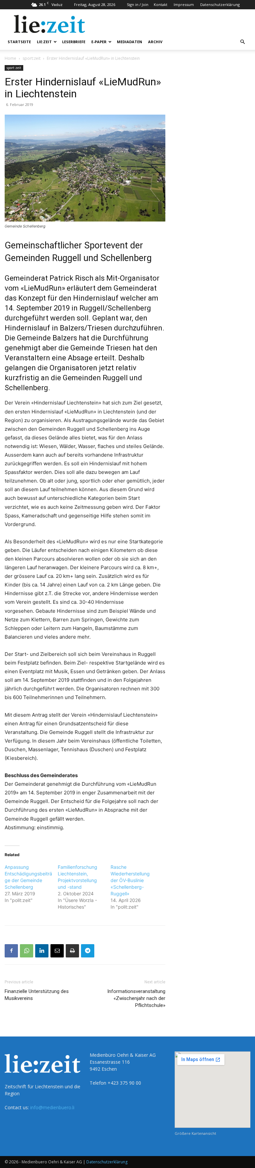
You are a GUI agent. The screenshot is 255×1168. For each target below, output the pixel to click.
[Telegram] (87, 950)
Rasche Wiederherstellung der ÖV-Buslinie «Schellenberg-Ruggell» (130, 880)
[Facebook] (11, 950)
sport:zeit (32, 58)
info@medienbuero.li (52, 1107)
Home (10, 58)
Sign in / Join (137, 4)
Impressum (184, 4)
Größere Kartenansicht (195, 1133)
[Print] (72, 950)
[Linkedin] (41, 950)
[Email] (57, 950)
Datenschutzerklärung (220, 4)
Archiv (155, 41)
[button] (242, 42)
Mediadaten (129, 41)
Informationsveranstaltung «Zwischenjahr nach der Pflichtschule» (136, 998)
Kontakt (160, 4)
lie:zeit (44, 41)
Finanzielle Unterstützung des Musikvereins (37, 994)
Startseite (19, 41)
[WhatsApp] (26, 950)
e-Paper (99, 41)
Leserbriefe (73, 41)
